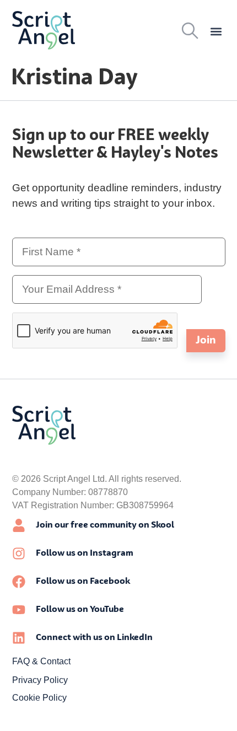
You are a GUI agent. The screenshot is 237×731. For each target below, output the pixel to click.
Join (206, 340)
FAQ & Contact (41, 661)
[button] (216, 32)
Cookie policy (39, 697)
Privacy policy (40, 680)
